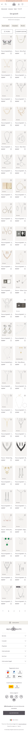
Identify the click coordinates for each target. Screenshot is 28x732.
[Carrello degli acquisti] (26, 4)
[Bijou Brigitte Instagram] (11, 696)
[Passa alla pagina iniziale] (14, 4)
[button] (19, 4)
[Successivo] (25, 611)
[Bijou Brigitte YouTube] (14, 699)
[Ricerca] (5, 4)
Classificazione (21, 31)
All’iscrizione (14, 713)
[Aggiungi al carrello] (11, 53)
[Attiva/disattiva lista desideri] (11, 37)
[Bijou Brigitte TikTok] (7, 696)
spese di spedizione (22, 724)
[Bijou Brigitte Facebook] (16, 696)
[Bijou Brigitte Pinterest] (21, 696)
